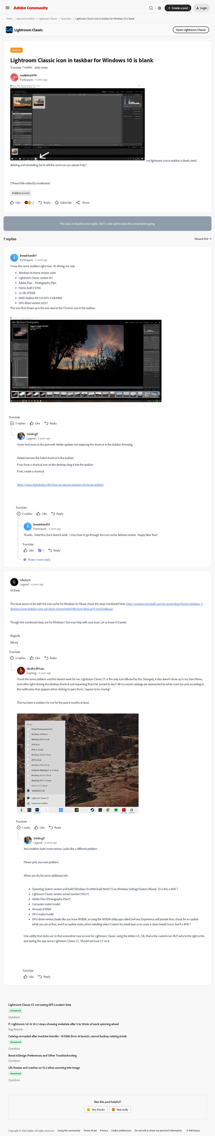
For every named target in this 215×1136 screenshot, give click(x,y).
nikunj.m (25, 580)
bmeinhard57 (28, 255)
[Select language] (159, 8)
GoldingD (32, 434)
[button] (7, 9)
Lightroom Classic (48, 18)
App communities (26, 18)
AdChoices (194, 1130)
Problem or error (20, 193)
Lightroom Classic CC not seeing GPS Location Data (39, 1004)
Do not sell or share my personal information (158, 1130)
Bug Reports (15, 1029)
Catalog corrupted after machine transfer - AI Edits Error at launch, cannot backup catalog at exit (67, 1036)
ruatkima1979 (28, 75)
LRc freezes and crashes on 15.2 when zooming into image (44, 1067)
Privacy (104, 1130)
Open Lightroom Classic (191, 29)
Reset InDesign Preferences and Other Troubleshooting (42, 1055)
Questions (66, 18)
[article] (107, 340)
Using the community (69, 1130)
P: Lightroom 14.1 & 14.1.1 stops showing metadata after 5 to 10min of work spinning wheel (63, 1024)
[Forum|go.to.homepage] (30, 8)
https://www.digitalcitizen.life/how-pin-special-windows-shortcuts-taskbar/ (60, 484)
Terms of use (90, 1130)
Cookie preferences (121, 1130)
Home (9, 18)
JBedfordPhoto (35, 668)
